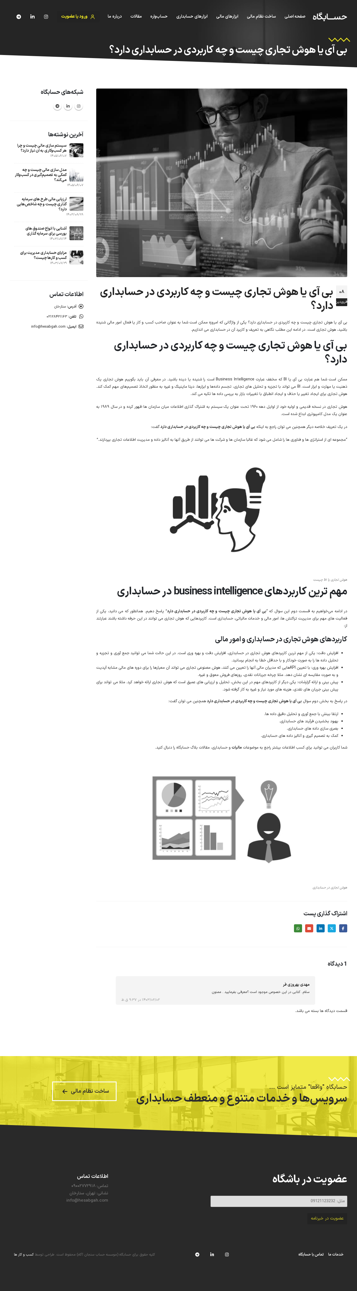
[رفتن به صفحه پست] (76, 150)
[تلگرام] (18, 16)
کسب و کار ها (24, 1254)
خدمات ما (336, 1254)
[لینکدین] (32, 16)
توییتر (332, 928)
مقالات (136, 16)
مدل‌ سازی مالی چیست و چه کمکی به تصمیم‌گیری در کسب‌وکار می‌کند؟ (41, 175)
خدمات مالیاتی (247, 618)
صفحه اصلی (295, 16)
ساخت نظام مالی (261, 16)
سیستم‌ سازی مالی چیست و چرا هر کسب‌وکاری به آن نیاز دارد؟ (42, 148)
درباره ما (115, 16)
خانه (343, 60)
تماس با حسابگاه (311, 1254)
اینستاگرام (78, 106)
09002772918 (83, 1186)
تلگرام (57, 106)
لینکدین (321, 928)
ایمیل (309, 928)
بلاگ (335, 60)
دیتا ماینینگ (184, 387)
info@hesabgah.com (48, 327)
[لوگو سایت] (330, 17)
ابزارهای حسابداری (192, 16)
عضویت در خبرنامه (327, 1218)
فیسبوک (343, 928)
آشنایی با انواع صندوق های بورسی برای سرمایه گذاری (46, 231)
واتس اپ (298, 928)
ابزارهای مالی (227, 16)
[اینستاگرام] (46, 16)
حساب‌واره (159, 16)
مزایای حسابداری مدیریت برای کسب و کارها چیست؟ (43, 255)
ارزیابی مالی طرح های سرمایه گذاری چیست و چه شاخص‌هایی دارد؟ (42, 204)
